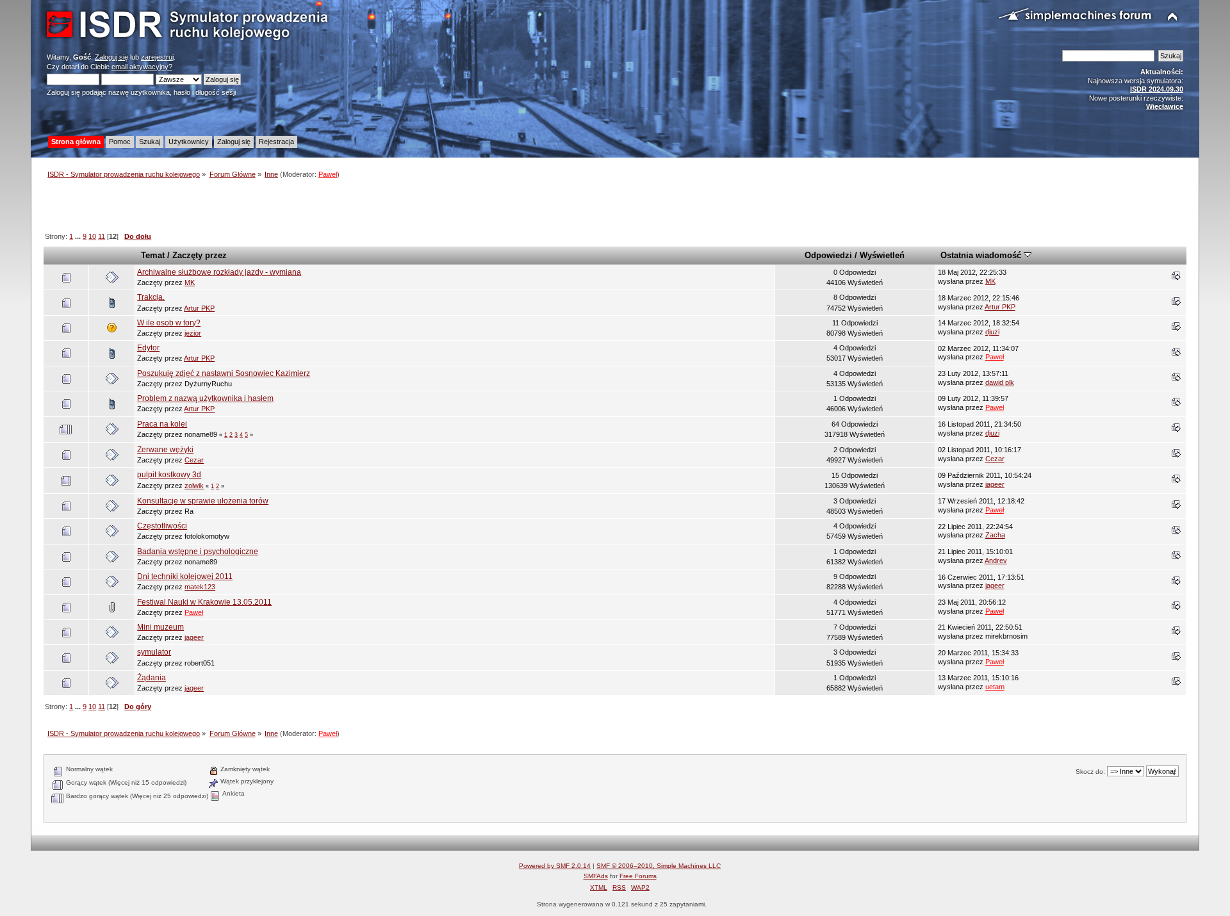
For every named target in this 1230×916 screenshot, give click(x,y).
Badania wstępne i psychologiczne (197, 551)
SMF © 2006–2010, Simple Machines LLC (658, 865)
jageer (994, 484)
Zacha (995, 535)
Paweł (327, 174)
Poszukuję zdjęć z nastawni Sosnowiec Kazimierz (223, 373)
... (79, 236)
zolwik (194, 485)
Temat (153, 255)
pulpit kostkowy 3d (169, 474)
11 (101, 236)
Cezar (194, 460)
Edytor (148, 347)
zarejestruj (157, 57)
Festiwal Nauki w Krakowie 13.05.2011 (204, 602)
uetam (994, 687)
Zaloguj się (111, 57)
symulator (154, 652)
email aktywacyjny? (141, 66)
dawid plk (999, 382)
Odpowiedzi (828, 255)
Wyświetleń (882, 255)
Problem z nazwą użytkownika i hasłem (205, 398)
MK (189, 282)
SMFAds (596, 875)
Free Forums (638, 875)
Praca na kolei (162, 424)
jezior (192, 333)
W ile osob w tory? (169, 322)
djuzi (992, 332)
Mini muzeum (160, 627)
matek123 (199, 587)
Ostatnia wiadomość (982, 255)
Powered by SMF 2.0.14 (555, 865)
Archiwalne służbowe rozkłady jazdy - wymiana (219, 272)
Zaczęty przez (199, 255)
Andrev (996, 560)
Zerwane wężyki (165, 449)
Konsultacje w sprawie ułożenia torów (202, 500)
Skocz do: (1090, 771)
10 (92, 236)
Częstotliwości (162, 525)
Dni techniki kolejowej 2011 (185, 576)
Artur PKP (199, 308)
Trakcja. (151, 297)
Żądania (151, 677)
